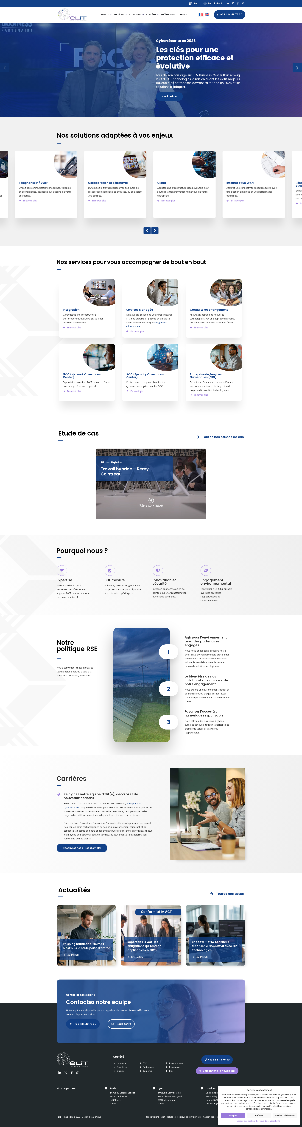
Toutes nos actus (230, 893)
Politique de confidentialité (268, 1121)
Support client (152, 1117)
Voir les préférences (285, 1115)
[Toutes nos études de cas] (198, 437)
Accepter (233, 1115)
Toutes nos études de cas (223, 437)
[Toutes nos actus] (212, 894)
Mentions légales (168, 1117)
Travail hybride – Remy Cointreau (125, 471)
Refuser (259, 1115)
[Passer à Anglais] (207, 15)
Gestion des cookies (246, 1121)
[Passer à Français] (201, 15)
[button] (4, 67)
